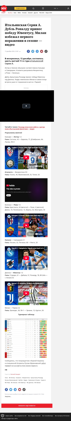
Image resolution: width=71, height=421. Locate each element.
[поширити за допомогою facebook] (28, 51)
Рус (55, 8)
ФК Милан (37, 382)
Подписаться (20, 8)
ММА (19, 13)
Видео (25, 380)
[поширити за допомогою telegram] (37, 51)
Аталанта (18, 378)
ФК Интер (12, 378)
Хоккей (30, 13)
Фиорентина (26, 378)
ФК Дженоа (30, 382)
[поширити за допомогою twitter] (32, 51)
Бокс (15, 13)
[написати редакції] (41, 51)
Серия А (43, 380)
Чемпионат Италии (34, 380)
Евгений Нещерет (15, 374)
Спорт (3, 13)
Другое (36, 13)
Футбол (10, 13)
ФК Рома (7, 382)
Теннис (24, 13)
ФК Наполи (14, 382)
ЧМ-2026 (41, 13)
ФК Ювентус (22, 382)
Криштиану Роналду (37, 378)
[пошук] (33, 8)
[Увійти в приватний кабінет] (68, 8)
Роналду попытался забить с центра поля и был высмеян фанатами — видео (25, 128)
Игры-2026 (49, 13)
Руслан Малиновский (11, 380)
